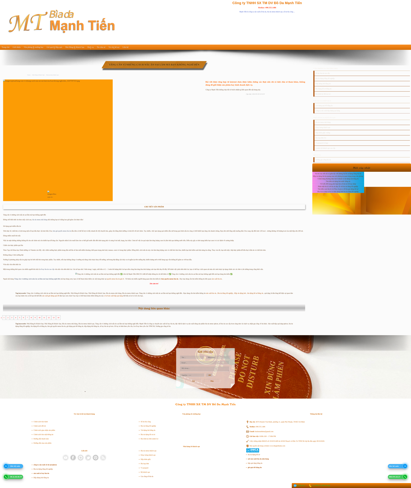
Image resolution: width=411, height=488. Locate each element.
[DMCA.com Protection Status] (252, 452)
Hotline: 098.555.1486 (267, 8)
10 (39, 318)
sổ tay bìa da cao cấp (47, 269)
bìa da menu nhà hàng (39, 220)
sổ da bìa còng (288, 12)
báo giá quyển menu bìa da (62, 231)
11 (44, 318)
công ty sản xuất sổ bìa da (257, 12)
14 (58, 318)
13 (53, 318)
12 (49, 318)
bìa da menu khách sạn (275, 12)
